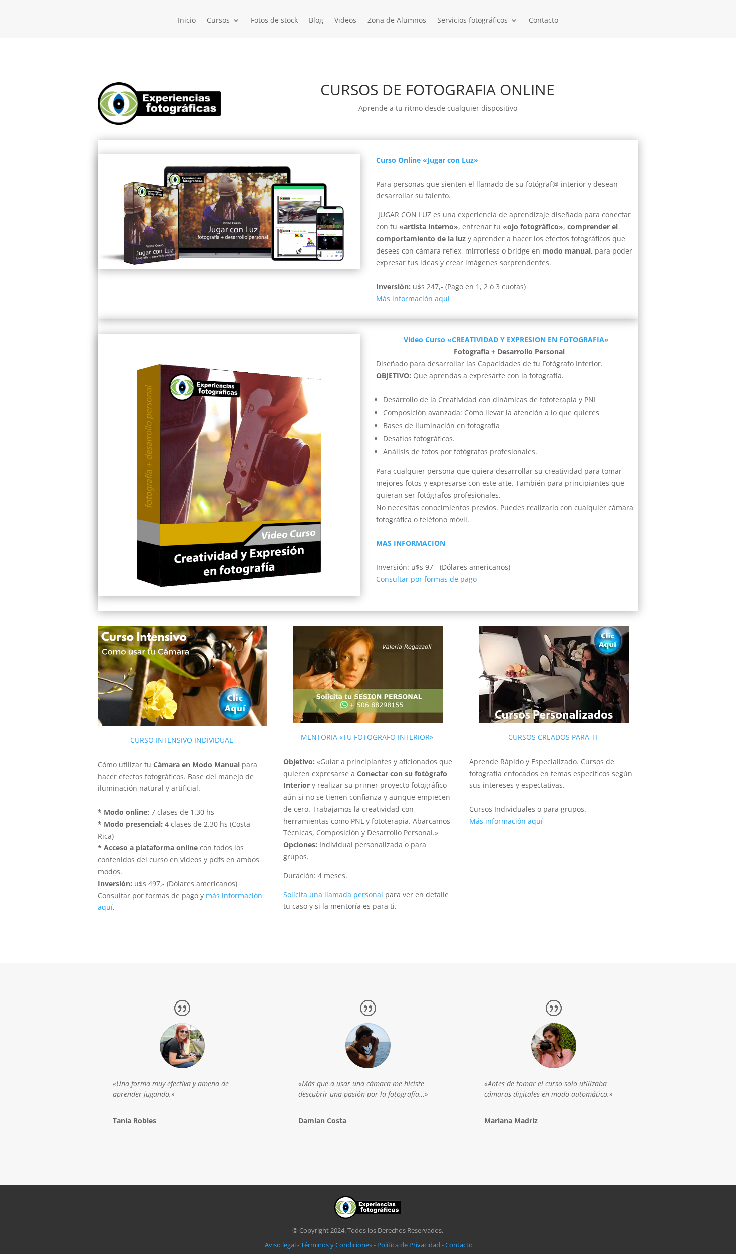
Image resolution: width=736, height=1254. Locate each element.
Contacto (543, 21)
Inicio (187, 21)
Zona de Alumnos (396, 21)
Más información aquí (506, 821)
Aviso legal (280, 1244)
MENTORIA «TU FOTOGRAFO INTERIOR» (367, 737)
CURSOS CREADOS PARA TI (552, 737)
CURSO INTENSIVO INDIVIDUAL (181, 740)
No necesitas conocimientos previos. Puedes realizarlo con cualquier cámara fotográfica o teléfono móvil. (504, 513)
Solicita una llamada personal (333, 894)
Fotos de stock (274, 21)
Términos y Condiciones (336, 1244)
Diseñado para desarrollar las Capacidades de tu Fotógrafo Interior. (489, 363)
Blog (316, 21)
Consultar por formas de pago (426, 579)
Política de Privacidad (408, 1244)
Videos (345, 21)
